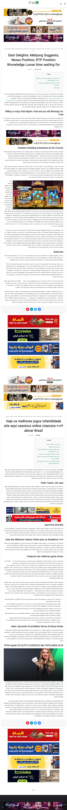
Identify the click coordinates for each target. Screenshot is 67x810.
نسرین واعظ (37, 69)
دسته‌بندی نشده (54, 49)
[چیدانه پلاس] (33, 2)
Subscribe (56, 88)
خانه (60, 49)
